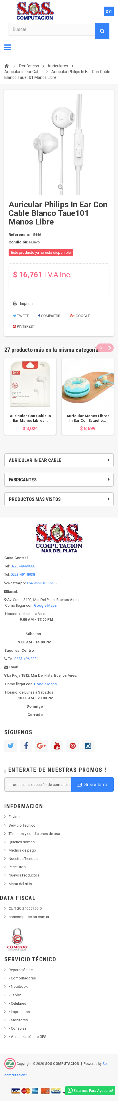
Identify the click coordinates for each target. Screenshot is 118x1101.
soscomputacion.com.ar (29, 917)
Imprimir (27, 303)
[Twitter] (10, 746)
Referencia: (19, 235)
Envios (14, 817)
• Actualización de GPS (27, 1036)
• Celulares (17, 1003)
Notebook (18, 986)
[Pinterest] (72, 746)
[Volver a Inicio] (6, 66)
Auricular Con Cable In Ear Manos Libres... (30, 418)
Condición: (18, 242)
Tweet (22, 316)
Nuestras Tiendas (23, 858)
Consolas (18, 1028)
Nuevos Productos (24, 875)
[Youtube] (57, 746)
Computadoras (22, 978)
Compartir (50, 316)
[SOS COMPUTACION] (52, 11)
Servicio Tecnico (22, 825)
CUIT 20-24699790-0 (25, 908)
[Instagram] (88, 746)
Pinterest (25, 326)
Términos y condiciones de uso (34, 833)
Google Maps (45, 605)
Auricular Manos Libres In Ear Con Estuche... (87, 418)
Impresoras (19, 1012)
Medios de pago (22, 850)
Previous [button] (100, 347)
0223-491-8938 (23, 574)
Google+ (83, 316)
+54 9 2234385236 (41, 583)
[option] (30, 396)
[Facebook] (26, 746)
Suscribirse (95, 784)
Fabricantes (23, 480)
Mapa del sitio (20, 884)
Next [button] (109, 347)
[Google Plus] (41, 746)
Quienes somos (22, 842)
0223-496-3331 (26, 659)
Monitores (18, 1020)
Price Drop (17, 867)
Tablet (15, 995)
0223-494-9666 (23, 566)
